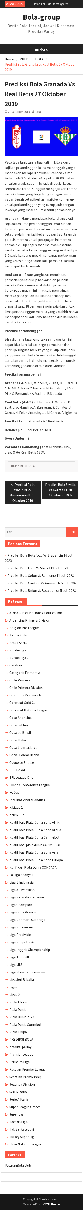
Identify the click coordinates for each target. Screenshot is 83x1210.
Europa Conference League (29, 785)
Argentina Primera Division (29, 620)
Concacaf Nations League (28, 710)
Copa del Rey (19, 725)
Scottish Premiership (25, 1077)
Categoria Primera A (24, 672)
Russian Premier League (27, 1069)
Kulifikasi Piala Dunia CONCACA (33, 867)
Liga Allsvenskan (22, 889)
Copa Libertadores (23, 747)
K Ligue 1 (16, 807)
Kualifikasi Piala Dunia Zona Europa (36, 860)
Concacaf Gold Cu (22, 702)
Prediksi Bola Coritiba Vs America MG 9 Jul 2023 (42, 583)
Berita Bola (18, 635)
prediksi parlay (20, 1047)
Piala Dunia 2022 (21, 1017)
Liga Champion (20, 904)
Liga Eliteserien (21, 927)
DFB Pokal (17, 770)
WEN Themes (52, 1204)
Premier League (21, 1054)
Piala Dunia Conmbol (25, 1024)
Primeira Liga (19, 1062)
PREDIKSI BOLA (25, 466)
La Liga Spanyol (21, 874)
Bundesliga (17, 650)
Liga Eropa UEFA (21, 942)
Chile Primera (19, 680)
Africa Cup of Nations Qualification (35, 613)
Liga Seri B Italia (21, 979)
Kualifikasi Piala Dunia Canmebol (34, 837)
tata (38, 112)
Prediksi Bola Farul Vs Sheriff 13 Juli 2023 (37, 568)
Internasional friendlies (27, 800)
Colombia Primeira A (25, 695)
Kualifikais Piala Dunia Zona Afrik (34, 822)
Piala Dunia (17, 1009)
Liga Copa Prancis (22, 912)
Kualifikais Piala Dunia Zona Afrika (35, 830)
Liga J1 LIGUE (19, 957)
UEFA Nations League (25, 1144)
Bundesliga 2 (19, 657)
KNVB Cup (16, 815)
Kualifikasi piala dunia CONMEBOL (35, 845)
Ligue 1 (14, 987)
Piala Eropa (18, 1032)
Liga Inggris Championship (29, 949)
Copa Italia (17, 740)
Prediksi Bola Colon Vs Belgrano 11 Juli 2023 (40, 575)
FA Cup (14, 792)
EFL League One (21, 777)
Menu (43, 49)
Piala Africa (18, 1002)
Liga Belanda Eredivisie (26, 897)
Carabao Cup (18, 665)
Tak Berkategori (21, 1129)
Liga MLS (16, 964)
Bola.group (41, 17)
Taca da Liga (18, 1122)
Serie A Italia (18, 1099)
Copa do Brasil (20, 732)
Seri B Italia (18, 1092)
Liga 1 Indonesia (21, 882)
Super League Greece (25, 1107)
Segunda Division (22, 1084)
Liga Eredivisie (20, 934)
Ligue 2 (14, 994)
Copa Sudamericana (24, 755)
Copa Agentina (20, 717)
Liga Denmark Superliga (27, 919)
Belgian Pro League (24, 627)
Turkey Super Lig (21, 1136)
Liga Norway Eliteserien (27, 972)
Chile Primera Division (26, 687)
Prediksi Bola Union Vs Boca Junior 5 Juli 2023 (41, 590)
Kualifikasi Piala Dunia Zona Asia (33, 852)
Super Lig (16, 1114)
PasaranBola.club (18, 1165)
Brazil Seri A (18, 642)
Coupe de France (21, 762)
